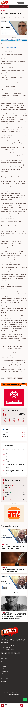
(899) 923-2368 (10, 649)
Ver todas (23, 526)
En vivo (21, 2)
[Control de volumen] (25, 705)
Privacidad (3, 681)
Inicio (2, 661)
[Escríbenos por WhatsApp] (25, 699)
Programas (3, 666)
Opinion (3, 10)
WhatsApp (20, 378)
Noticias (3, 664)
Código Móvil (16, 694)
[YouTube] (5, 653)
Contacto (3, 686)
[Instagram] (9, 653)
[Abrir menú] (26, 3)
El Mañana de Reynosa (9, 47)
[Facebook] (2, 653)
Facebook (9, 378)
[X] (15, 653)
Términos (3, 684)
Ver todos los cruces (6, 438)
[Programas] (18, 653)
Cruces (3, 673)
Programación (4, 671)
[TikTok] (12, 653)
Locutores (3, 668)
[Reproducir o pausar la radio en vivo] (21, 705)
